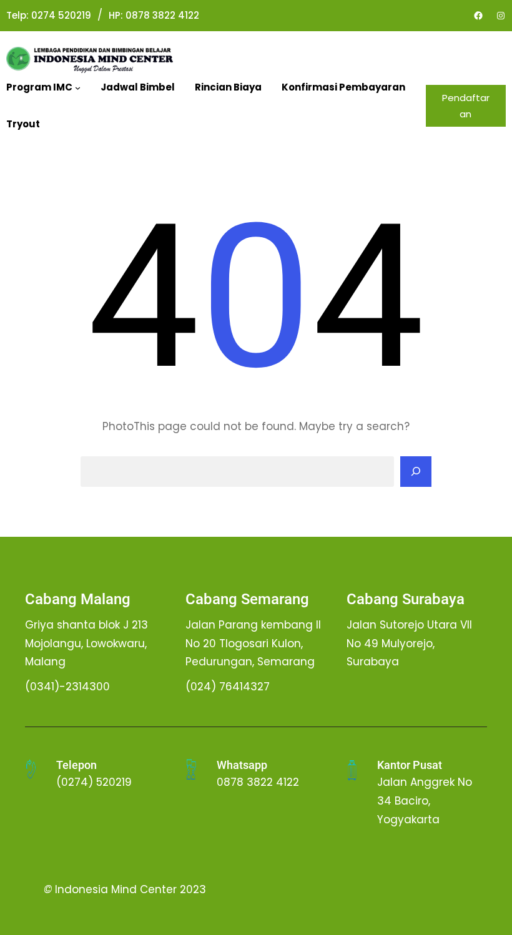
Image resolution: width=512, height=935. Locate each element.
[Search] (415, 471)
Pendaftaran (466, 105)
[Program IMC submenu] (78, 88)
